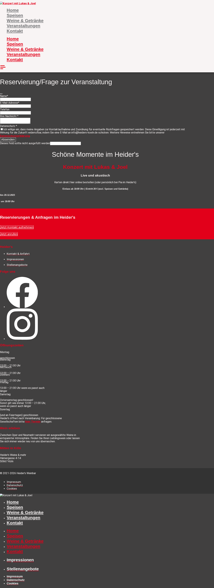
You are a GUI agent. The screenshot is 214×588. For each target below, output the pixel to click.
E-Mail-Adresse (9, 102)
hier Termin (32, 421)
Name (4, 96)
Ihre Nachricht (9, 116)
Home (13, 10)
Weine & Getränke (25, 20)
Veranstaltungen (23, 25)
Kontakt (15, 30)
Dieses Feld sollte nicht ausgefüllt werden (25, 143)
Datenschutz (8, 126)
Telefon (4, 109)
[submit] (1, 93)
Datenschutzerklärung (15, 135)
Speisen (15, 15)
